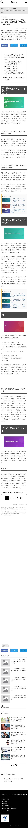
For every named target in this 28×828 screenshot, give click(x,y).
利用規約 (4, 801)
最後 (20, 498)
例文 (6, 646)
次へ (17, 498)
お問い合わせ (5, 799)
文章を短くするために (11, 68)
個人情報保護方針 (7, 806)
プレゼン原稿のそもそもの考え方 (14, 57)
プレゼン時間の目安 (11, 71)
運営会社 (4, 803)
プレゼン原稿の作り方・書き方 (14, 55)
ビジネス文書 (4, 17)
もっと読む (14, 765)
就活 (22, 779)
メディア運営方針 (7, 810)
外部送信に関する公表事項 (9, 808)
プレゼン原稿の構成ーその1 (13, 62)
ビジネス (16, 779)
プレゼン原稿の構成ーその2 (13, 64)
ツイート (14, 45)
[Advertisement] (14, 577)
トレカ (10, 781)
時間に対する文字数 (11, 66)
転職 (5, 781)
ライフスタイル (8, 779)
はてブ (23, 45)
